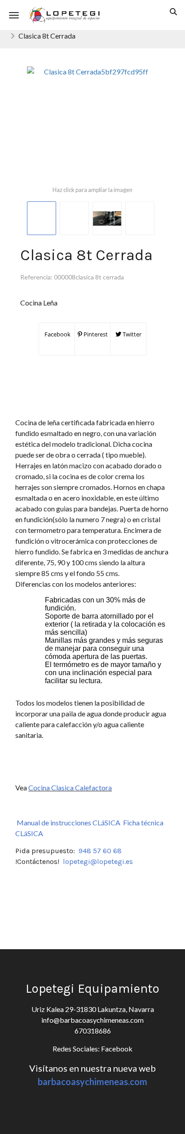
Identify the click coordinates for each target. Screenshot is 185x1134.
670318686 (93, 1030)
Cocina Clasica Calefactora (70, 787)
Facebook (56, 334)
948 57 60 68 (100, 850)
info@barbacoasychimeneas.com (92, 1020)
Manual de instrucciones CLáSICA (68, 822)
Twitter (131, 334)
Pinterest (95, 334)
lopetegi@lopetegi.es (98, 861)
